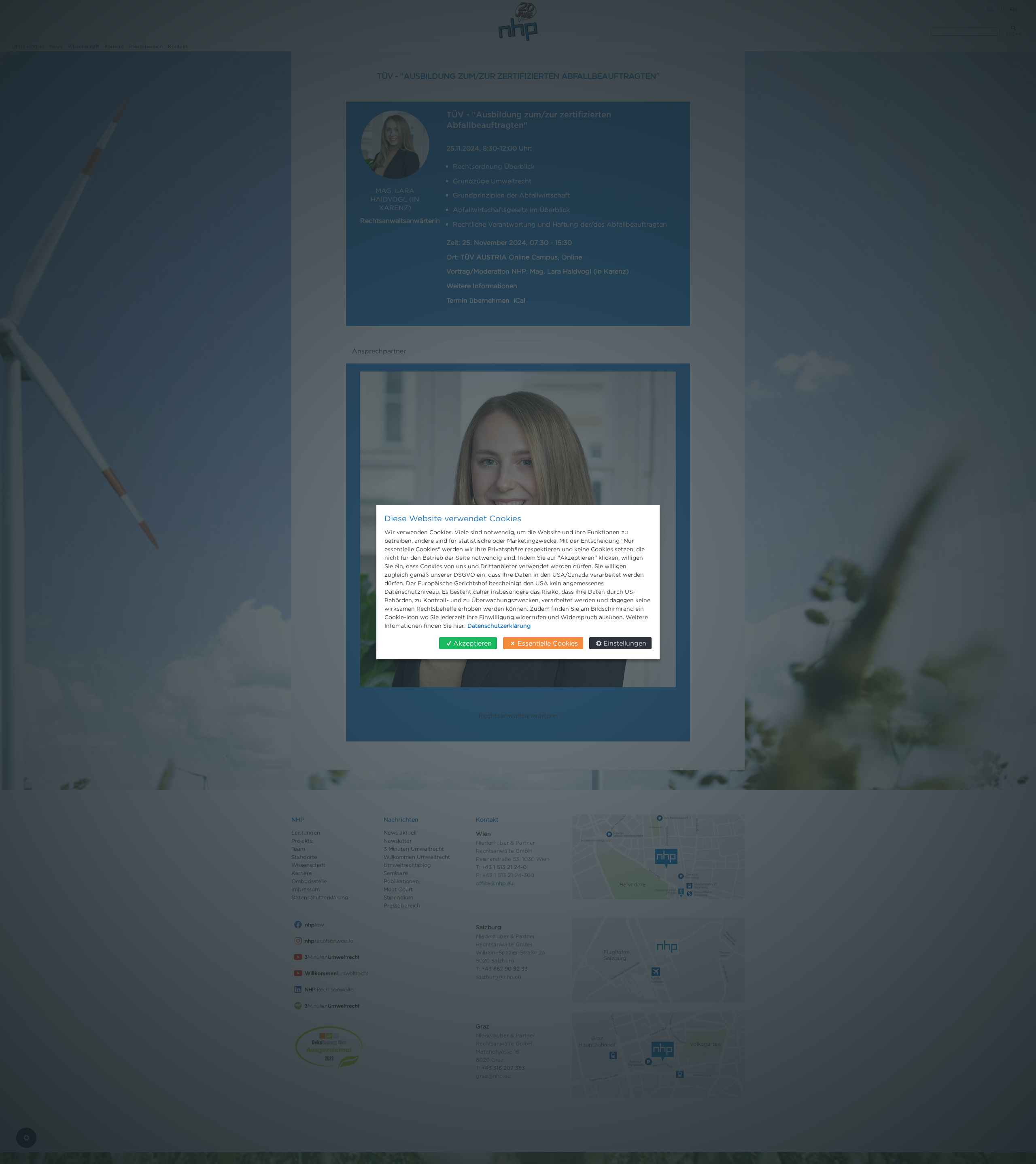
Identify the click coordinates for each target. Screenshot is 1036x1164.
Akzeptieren (472, 643)
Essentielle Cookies (548, 643)
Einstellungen (624, 643)
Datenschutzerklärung (499, 625)
